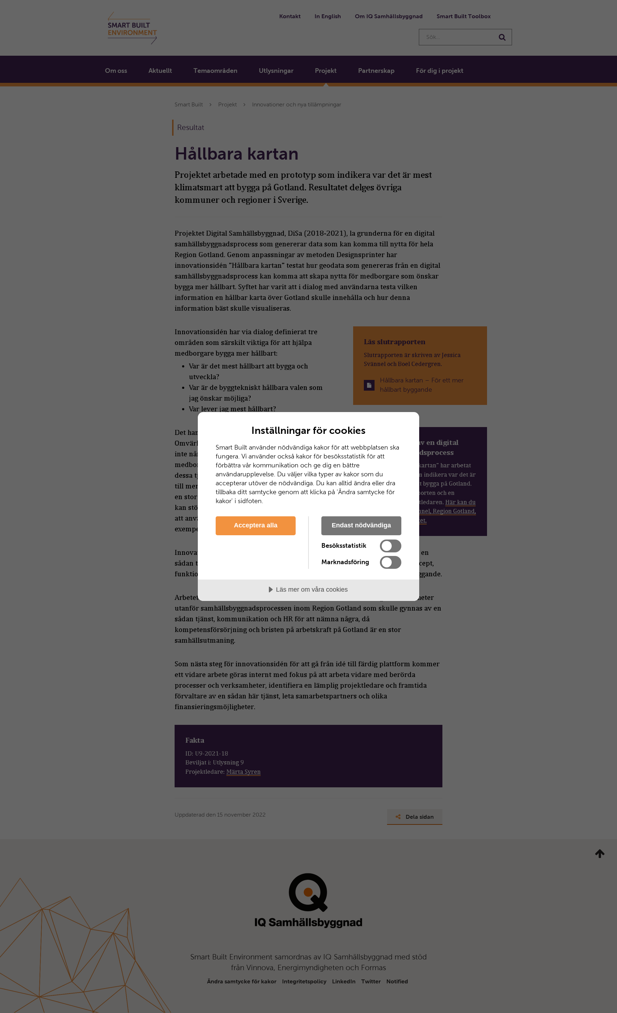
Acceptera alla (255, 525)
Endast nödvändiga (361, 525)
